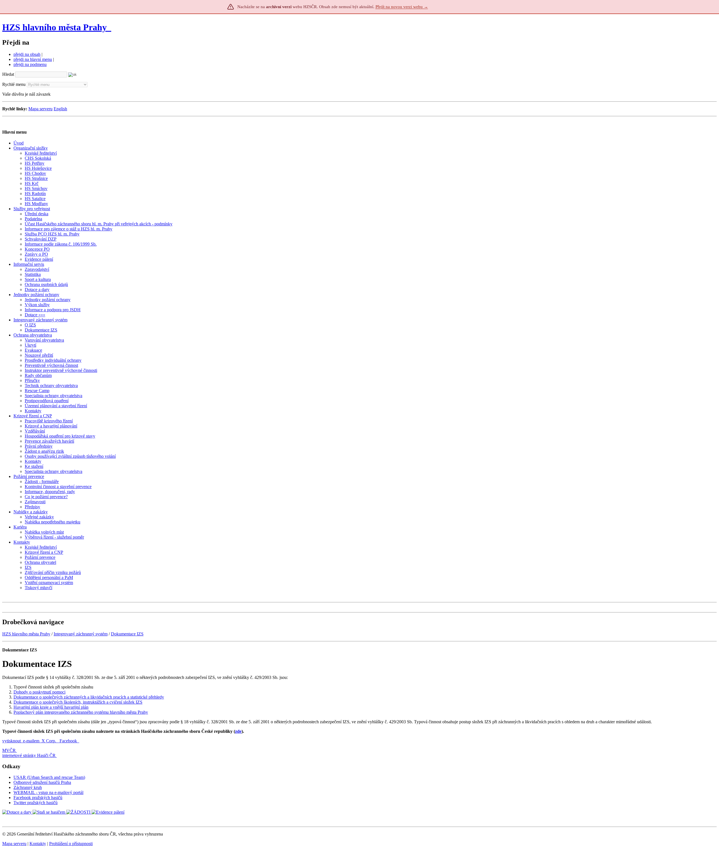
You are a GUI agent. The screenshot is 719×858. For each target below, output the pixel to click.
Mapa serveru (40, 108)
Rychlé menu (14, 84)
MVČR (9, 750)
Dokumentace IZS (127, 634)
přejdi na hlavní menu (32, 59)
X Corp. (49, 740)
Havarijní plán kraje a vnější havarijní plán (50, 707)
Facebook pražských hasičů (37, 797)
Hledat (8, 74)
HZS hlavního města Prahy (54, 27)
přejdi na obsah (26, 54)
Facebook (69, 740)
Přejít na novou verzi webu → (402, 6)
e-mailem (31, 740)
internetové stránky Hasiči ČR (29, 755)
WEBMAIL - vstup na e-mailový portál (48, 792)
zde (238, 731)
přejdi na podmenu (30, 64)
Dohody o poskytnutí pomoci (39, 692)
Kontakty (37, 843)
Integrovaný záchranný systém (81, 634)
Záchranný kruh (27, 787)
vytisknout (11, 740)
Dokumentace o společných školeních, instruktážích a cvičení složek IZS (77, 702)
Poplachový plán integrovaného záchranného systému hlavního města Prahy (80, 712)
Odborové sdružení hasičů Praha (42, 782)
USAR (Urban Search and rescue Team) (49, 777)
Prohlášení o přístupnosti (71, 843)
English (60, 108)
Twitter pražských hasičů (35, 802)
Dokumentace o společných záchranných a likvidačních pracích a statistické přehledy (88, 697)
